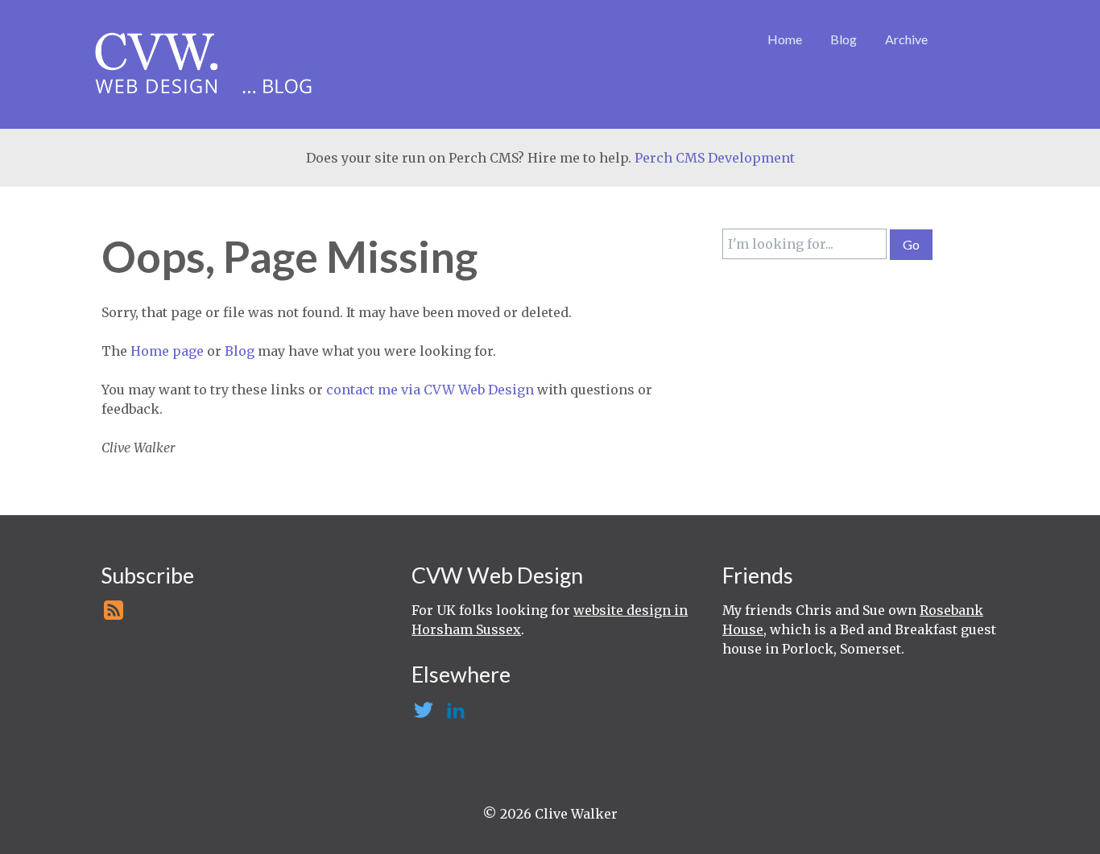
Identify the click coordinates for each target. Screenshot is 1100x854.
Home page (167, 351)
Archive (906, 39)
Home (784, 39)
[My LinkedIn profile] (454, 715)
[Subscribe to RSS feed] (111, 615)
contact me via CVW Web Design (430, 390)
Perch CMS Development (715, 158)
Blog (843, 39)
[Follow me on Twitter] (422, 715)
